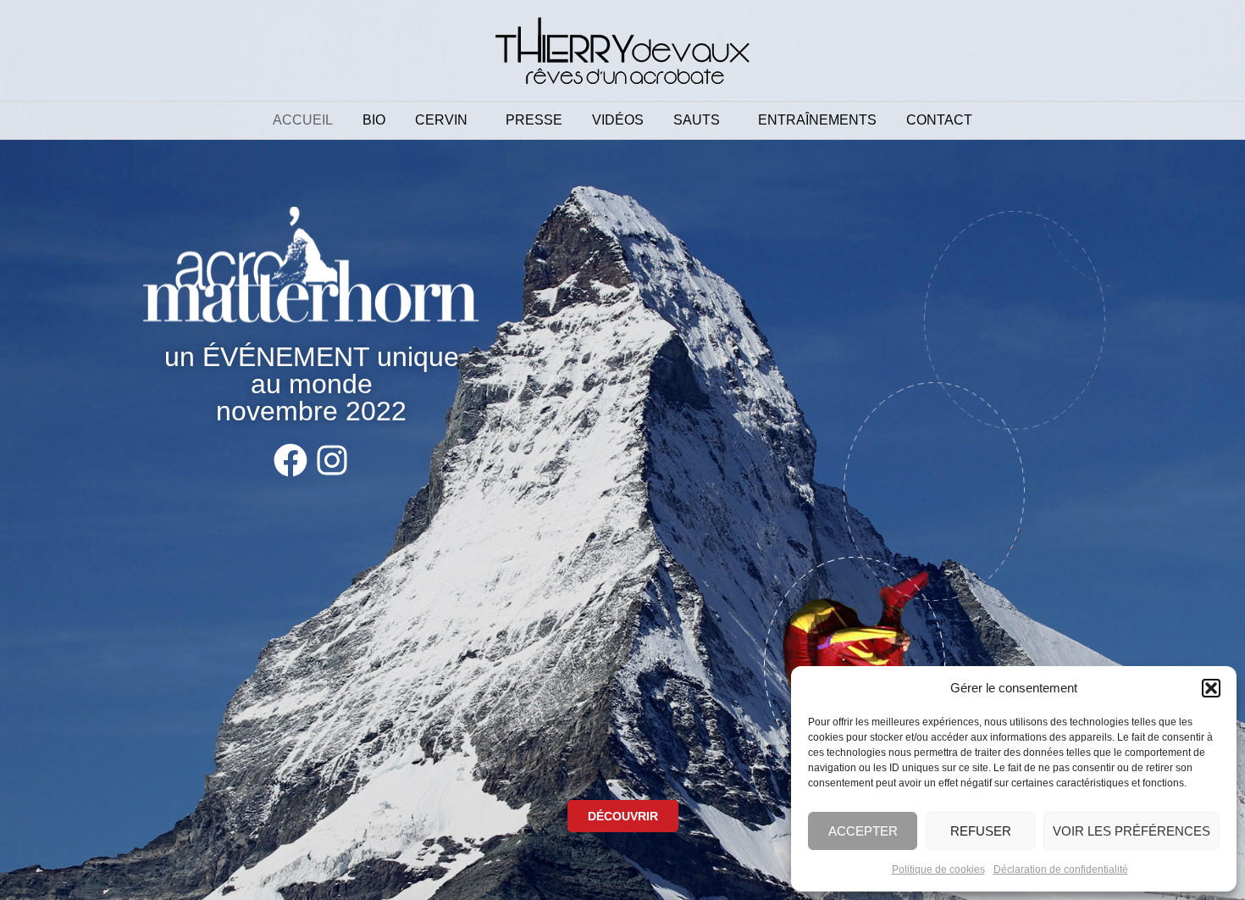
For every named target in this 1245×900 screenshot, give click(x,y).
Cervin (441, 120)
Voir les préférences (1131, 831)
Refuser (980, 831)
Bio (373, 120)
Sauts (696, 120)
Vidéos (618, 120)
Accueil (303, 120)
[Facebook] (290, 460)
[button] (1211, 688)
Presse (534, 120)
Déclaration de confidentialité (1060, 869)
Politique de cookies (938, 869)
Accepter (863, 831)
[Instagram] (332, 460)
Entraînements (817, 120)
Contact (939, 120)
